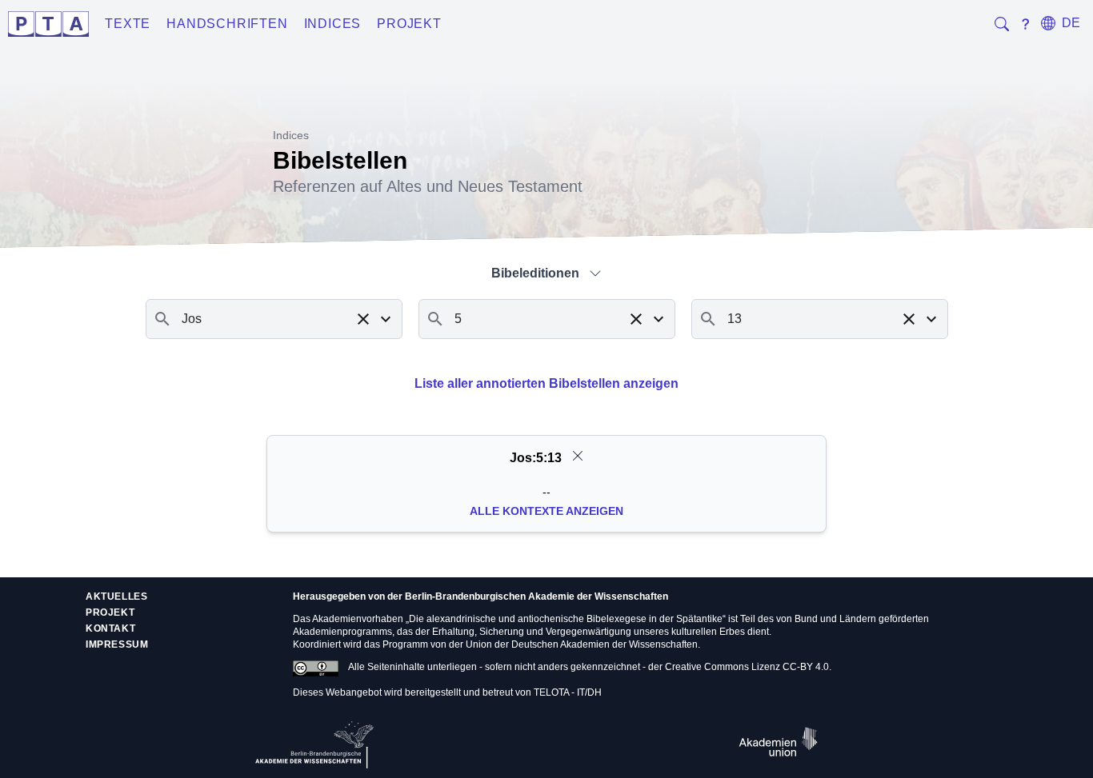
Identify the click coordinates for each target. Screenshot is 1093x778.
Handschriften (226, 23)
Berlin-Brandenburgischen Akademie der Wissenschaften (536, 596)
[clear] (577, 455)
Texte (127, 23)
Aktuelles (116, 596)
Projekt (409, 23)
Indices (333, 23)
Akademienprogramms (342, 631)
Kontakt (110, 628)
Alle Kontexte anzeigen (546, 511)
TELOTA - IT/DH (568, 692)
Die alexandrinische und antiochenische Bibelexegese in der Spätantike (566, 618)
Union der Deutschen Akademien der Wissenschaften (582, 644)
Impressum (117, 644)
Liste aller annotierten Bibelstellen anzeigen (546, 383)
